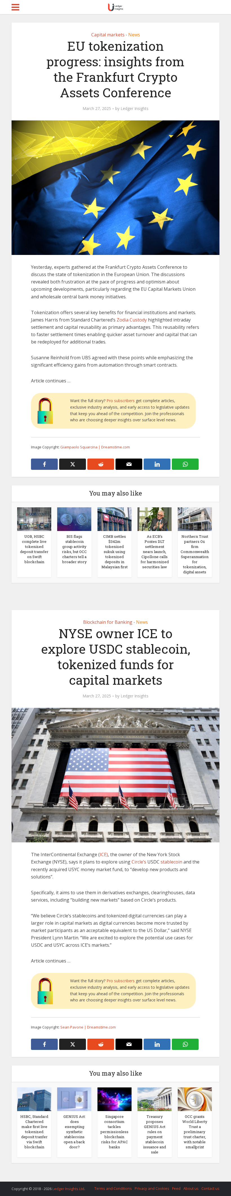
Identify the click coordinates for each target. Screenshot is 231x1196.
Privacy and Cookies (152, 1188)
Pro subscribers (120, 400)
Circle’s (139, 862)
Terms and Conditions (113, 1188)
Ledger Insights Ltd (68, 1188)
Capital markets (108, 35)
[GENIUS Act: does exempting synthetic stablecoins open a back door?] (74, 1099)
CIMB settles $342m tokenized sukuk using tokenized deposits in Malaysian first (114, 551)
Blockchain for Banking (107, 622)
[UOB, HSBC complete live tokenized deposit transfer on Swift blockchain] (34, 519)
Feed (176, 1188)
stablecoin (171, 862)
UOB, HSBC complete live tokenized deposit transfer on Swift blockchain (34, 549)
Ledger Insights (134, 108)
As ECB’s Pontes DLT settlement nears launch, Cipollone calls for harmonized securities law (155, 551)
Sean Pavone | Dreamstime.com (88, 1027)
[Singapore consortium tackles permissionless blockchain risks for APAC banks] (114, 1099)
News (134, 35)
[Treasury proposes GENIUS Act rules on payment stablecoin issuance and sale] (154, 1099)
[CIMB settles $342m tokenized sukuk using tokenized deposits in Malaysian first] (114, 519)
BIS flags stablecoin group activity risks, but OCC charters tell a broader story (74, 549)
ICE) (104, 854)
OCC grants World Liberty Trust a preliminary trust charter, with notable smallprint (194, 1131)
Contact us (210, 1188)
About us (191, 1188)
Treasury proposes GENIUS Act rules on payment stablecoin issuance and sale (154, 1134)
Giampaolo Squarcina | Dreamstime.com (95, 447)
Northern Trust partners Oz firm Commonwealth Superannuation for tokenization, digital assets (195, 554)
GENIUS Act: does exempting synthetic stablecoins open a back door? (74, 1131)
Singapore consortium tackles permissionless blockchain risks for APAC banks (114, 1131)
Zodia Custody (132, 320)
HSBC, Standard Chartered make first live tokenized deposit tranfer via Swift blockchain (34, 1131)
